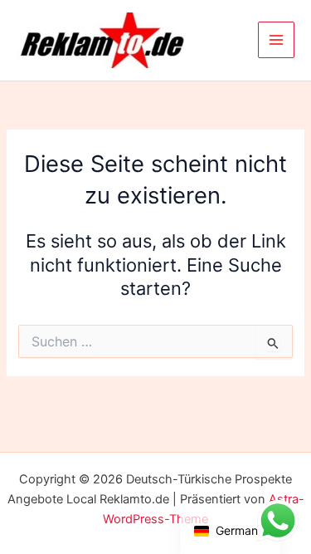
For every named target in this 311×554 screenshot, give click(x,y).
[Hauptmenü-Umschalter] (276, 40)
